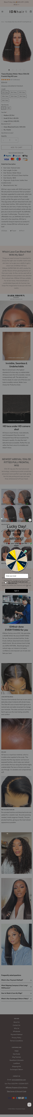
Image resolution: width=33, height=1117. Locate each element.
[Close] (30, 520)
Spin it (16, 591)
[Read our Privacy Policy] (27, 586)
